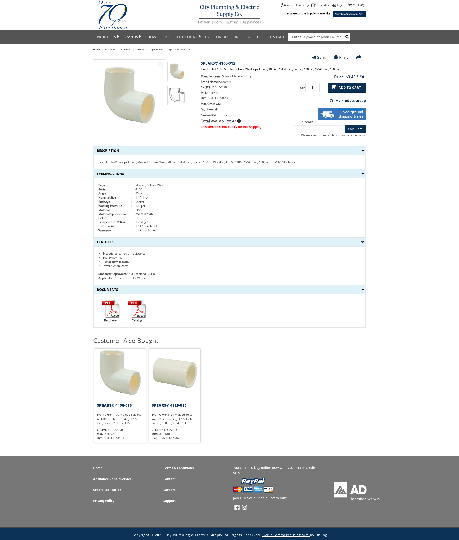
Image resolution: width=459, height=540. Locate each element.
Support (169, 500)
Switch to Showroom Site (349, 14)
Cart (358, 5)
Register (324, 5)
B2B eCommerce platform (286, 535)
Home (98, 468)
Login (341, 5)
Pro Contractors (223, 37)
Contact (276, 37)
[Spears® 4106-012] (161, 65)
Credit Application (107, 490)
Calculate (355, 129)
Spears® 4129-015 (169, 405)
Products (106, 37)
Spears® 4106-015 (114, 405)
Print (343, 57)
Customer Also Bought (125, 340)
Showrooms (157, 37)
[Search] (347, 37)
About (254, 37)
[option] (176, 74)
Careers (169, 490)
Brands (130, 37)
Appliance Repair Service (112, 479)
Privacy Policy (103, 500)
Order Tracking (297, 5)
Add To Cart (350, 87)
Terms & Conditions (178, 468)
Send (321, 57)
